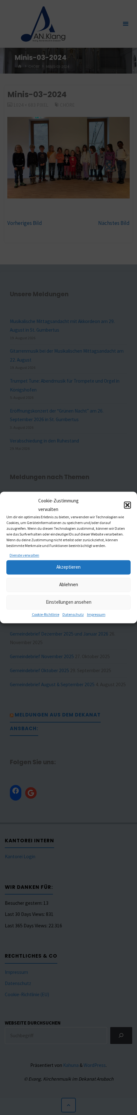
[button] (127, 505)
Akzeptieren (68, 567)
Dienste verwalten (24, 555)
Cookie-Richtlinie (45, 614)
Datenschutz (73, 614)
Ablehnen (68, 585)
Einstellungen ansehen (68, 602)
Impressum (96, 614)
